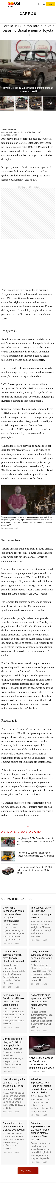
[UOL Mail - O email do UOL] (39, 4)
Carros (28, 13)
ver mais (26, 1171)
